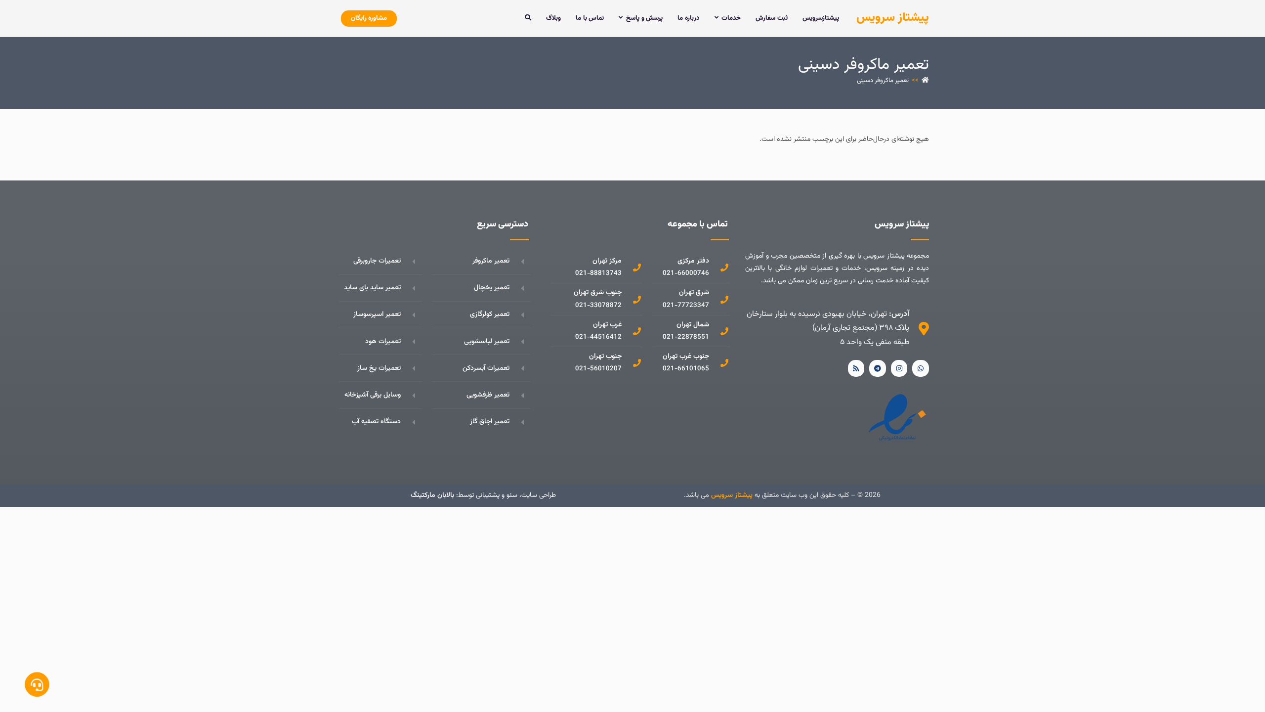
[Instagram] (899, 368)
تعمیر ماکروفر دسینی (883, 81)
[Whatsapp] (920, 368)
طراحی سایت (538, 495)
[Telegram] (877, 368)
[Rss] (856, 368)
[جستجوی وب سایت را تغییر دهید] (528, 18)
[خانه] (925, 81)
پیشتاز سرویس (892, 17)
